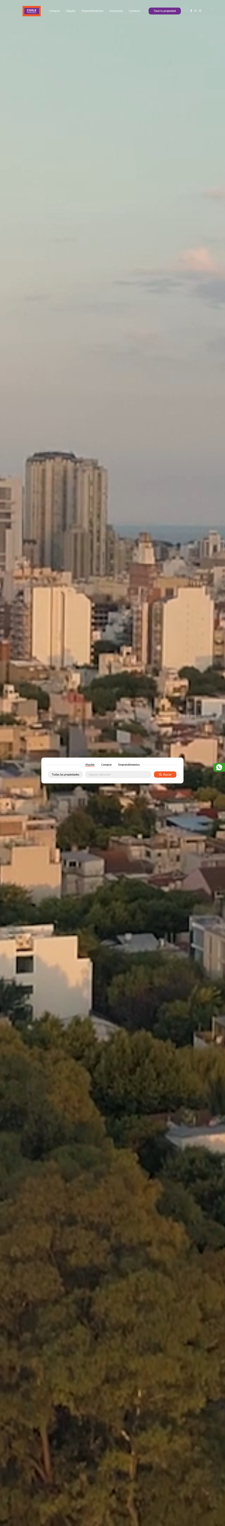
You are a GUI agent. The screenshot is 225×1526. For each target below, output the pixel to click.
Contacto (134, 11)
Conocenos (116, 11)
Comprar (54, 11)
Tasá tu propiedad (165, 11)
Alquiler (71, 11)
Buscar (167, 774)
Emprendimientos (92, 11)
